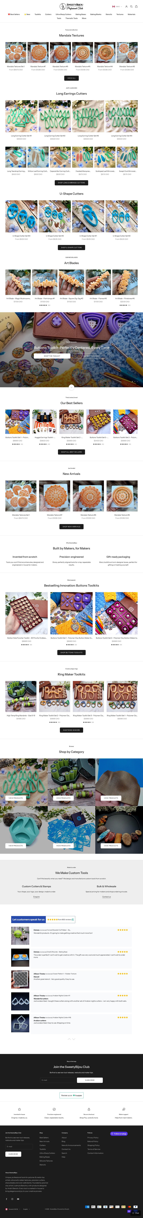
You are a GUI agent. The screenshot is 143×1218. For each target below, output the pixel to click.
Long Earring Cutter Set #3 (88, 136)
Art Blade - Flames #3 (98, 298)
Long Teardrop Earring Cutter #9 (16, 171)
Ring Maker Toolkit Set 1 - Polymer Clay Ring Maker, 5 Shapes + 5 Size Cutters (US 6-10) (122, 715)
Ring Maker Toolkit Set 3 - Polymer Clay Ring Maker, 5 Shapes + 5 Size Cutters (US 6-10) (88, 715)
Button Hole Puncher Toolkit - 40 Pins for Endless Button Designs (26, 638)
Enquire (36, 897)
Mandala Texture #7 (38, 66)
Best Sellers (44, 1138)
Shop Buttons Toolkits (71, 653)
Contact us (106, 897)
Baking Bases (81, 14)
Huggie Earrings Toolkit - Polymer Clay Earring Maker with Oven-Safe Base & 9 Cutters (44, 437)
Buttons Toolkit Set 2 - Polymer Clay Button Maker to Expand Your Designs (125, 437)
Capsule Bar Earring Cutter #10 (60, 171)
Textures (119, 14)
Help (63, 1157)
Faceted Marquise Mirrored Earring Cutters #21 (82, 171)
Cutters (48, 14)
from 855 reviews (64, 919)
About (64, 1138)
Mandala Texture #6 (60, 66)
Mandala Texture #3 (127, 66)
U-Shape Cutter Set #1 (88, 236)
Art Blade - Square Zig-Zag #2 (71, 298)
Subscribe (90, 1080)
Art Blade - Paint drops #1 (45, 298)
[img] (52, 919)
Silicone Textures (46, 1161)
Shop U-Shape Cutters (71, 248)
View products (16, 798)
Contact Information (95, 1153)
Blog (63, 1141)
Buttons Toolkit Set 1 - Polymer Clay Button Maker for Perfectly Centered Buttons (17, 437)
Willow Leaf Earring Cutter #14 (38, 171)
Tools (59, 18)
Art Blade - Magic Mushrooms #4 (18, 298)
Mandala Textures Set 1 (16, 66)
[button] (69, 1039)
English (25, 1209)
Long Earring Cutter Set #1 (21, 136)
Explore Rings (71, 362)
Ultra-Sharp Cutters (63, 14)
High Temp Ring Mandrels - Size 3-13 (21, 715)
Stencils (109, 14)
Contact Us (66, 1149)
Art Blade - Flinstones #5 (125, 298)
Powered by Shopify (63, 1209)
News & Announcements (71, 1145)
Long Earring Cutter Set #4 (121, 136)
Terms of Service (93, 1149)
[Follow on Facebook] (6, 1199)
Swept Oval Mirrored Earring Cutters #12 (127, 171)
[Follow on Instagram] (12, 1199)
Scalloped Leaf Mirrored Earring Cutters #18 (105, 171)
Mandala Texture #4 (105, 66)
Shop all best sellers (71, 452)
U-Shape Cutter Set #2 (121, 236)
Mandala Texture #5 (82, 66)
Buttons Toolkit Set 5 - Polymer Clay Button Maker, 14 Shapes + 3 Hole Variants (98, 437)
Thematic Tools (71, 18)
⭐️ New (27, 14)
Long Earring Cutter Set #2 (54, 136)
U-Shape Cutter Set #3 (55, 236)
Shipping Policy (93, 1145)
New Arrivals (44, 1141)
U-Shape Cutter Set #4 (21, 236)
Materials (131, 14)
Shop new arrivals (71, 527)
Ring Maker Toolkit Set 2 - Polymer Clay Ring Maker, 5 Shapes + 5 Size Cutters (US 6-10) (71, 437)
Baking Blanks (95, 14)
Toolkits (38, 14)
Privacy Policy (92, 1138)
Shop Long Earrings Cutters (71, 183)
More (84, 18)
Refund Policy (92, 1141)
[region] (71, 349)
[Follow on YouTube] (18, 1199)
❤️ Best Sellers (14, 14)
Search (64, 1153)
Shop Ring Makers (71, 730)
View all (71, 78)
